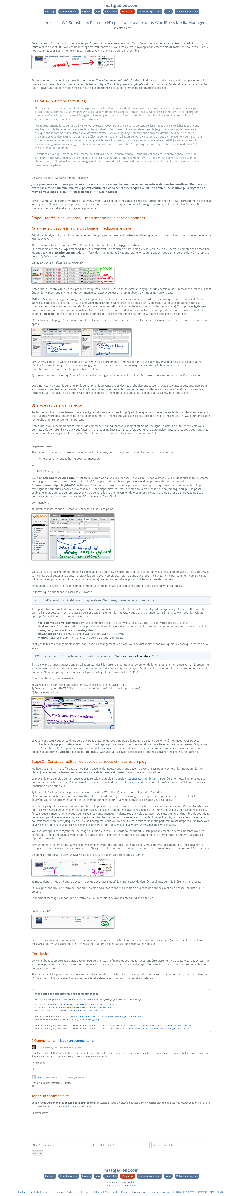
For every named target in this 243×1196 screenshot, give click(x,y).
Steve (39, 1047)
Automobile (111, 11)
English (22, 1192)
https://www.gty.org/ (90, 1019)
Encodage (50, 11)
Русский (85, 1192)
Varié (168, 11)
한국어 (220, 1192)
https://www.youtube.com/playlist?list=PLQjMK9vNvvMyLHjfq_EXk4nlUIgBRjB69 (102, 1016)
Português (72, 1192)
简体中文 (189, 1192)
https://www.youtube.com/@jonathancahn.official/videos (89, 1004)
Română (125, 1192)
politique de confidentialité (55, 1106)
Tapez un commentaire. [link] (77, 1040)
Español (59, 1192)
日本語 (178, 1192)
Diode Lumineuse (68, 11)
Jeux (98, 11)
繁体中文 (202, 1192)
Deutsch (34, 1192)
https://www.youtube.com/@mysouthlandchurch (79, 1010)
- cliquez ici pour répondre (70, 1047)
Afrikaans (166, 1192)
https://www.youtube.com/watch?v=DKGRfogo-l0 (166, 1025)
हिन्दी (212, 1192)
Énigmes (86, 11)
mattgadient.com (121, 5)
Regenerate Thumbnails (142, 778)
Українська (140, 1192)
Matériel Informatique (187, 11)
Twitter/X (187, 1028)
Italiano (97, 1192)
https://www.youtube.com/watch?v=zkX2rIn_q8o (152, 1028)
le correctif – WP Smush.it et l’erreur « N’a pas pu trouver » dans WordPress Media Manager (122, 22)
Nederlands (111, 1192)
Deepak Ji (42, 1077)
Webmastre (127, 11)
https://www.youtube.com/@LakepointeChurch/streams (83, 1007)
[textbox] (121, 1124)
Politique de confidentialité (121, 1185)
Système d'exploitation (149, 11)
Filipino (154, 1192)
